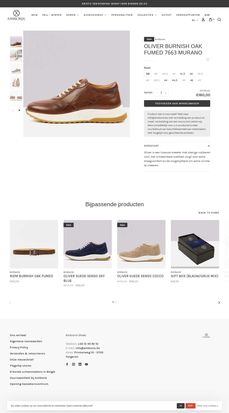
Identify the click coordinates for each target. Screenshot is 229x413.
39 (148, 73)
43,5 (156, 80)
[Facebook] (67, 364)
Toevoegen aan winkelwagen (177, 103)
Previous (10, 302)
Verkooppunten (188, 14)
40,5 (165, 73)
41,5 (182, 73)
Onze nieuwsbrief (21, 359)
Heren (70, 14)
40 (156, 73)
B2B (207, 14)
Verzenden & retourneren (27, 353)
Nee (190, 405)
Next (19, 110)
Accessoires (93, 14)
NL (193, 20)
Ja (180, 405)
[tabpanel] (76, 84)
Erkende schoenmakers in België (32, 371)
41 (174, 73)
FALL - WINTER (52, 14)
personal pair (122, 14)
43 (147, 80)
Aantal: (148, 92)
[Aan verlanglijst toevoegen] (207, 60)
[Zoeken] (220, 20)
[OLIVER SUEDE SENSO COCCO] (141, 244)
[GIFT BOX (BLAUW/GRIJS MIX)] (195, 244)
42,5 (200, 73)
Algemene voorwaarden (26, 341)
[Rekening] (204, 20)
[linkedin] (80, 364)
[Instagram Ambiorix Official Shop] (73, 364)
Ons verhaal (18, 335)
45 (183, 80)
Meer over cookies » (207, 405)
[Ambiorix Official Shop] (206, 335)
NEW (34, 14)
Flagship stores (20, 365)
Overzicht (151, 145)
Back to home (209, 212)
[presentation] (16, 42)
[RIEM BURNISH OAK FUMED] (34, 244)
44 (165, 80)
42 (191, 73)
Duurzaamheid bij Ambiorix (28, 377)
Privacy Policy (19, 347)
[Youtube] (86, 364)
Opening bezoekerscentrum (29, 384)
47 (199, 80)
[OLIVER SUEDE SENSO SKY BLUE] (88, 244)
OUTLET (167, 14)
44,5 (174, 80)
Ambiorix (160, 39)
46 (191, 80)
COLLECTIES (145, 14)
